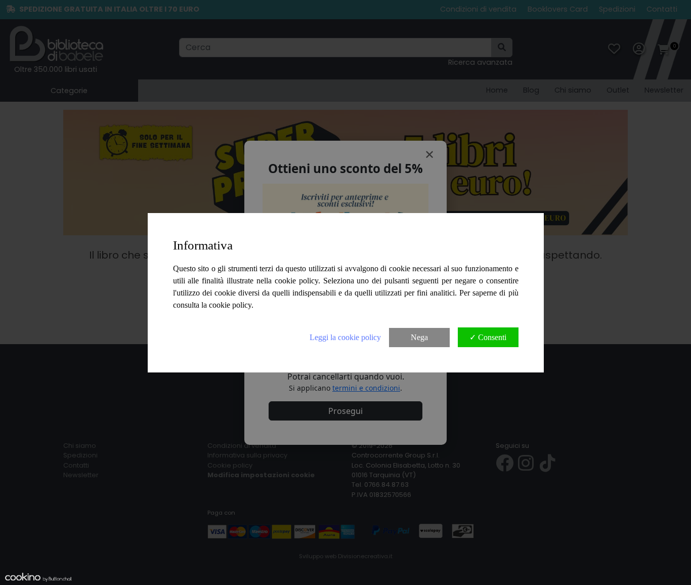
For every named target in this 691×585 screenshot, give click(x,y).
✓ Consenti (487, 337)
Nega (419, 337)
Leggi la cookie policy (345, 337)
